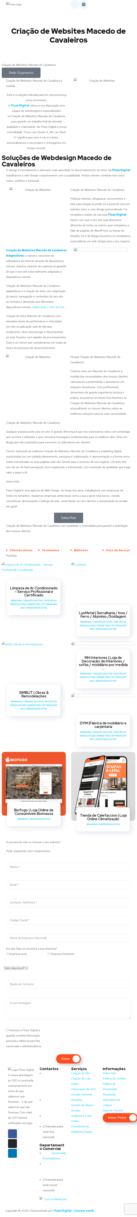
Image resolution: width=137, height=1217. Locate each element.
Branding (16, 600)
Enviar (65, 1059)
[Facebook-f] (12, 1133)
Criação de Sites (33, 600)
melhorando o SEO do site (48, 307)
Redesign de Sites (37, 608)
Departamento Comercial (52, 1147)
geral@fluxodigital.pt (54, 1105)
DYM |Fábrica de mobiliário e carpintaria (103, 725)
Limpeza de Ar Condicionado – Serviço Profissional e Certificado (34, 591)
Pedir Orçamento (21, 73)
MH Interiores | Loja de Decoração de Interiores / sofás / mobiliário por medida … (103, 663)
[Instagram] (12, 1143)
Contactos (49, 1069)
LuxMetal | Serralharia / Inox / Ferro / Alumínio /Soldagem (103, 615)
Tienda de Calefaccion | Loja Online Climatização (103, 817)
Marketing (34, 604)
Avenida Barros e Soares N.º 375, (54, 1078)
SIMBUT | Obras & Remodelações (34, 694)
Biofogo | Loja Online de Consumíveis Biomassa (34, 812)
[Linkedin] (12, 1153)
